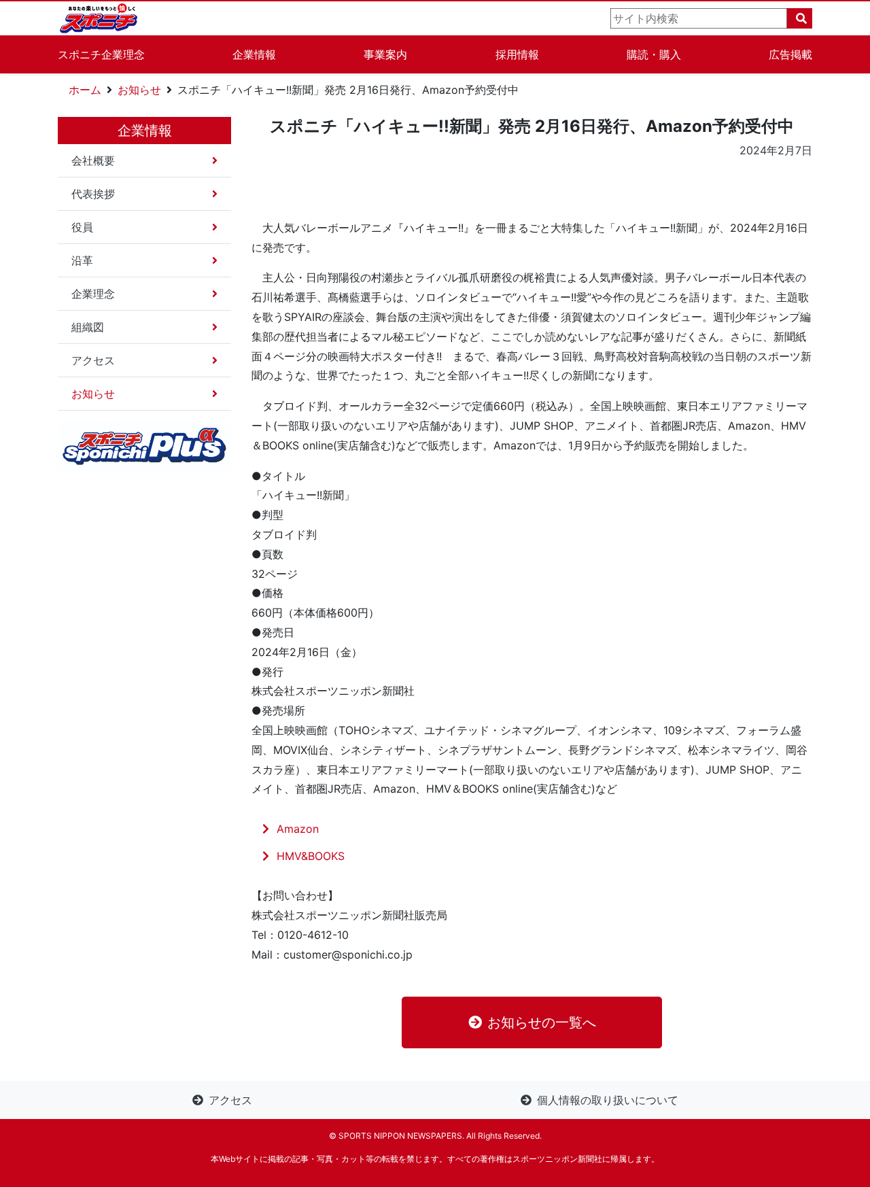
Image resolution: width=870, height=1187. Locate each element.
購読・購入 (654, 54)
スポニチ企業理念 (101, 54)
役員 (82, 227)
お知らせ (139, 90)
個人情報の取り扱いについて (607, 1100)
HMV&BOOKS (311, 856)
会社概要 (93, 160)
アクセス (93, 360)
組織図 (87, 327)
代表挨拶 (93, 194)
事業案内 (385, 54)
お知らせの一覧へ (541, 1022)
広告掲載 (790, 54)
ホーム (85, 90)
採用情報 (517, 54)
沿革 (82, 260)
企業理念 (93, 293)
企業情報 (254, 54)
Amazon (298, 829)
